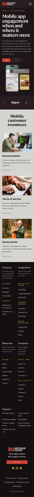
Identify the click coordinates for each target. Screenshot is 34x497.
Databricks (22, 297)
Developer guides (9, 419)
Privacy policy (22, 478)
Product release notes (8, 424)
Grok (20, 400)
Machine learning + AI (8, 430)
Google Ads (22, 327)
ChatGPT (21, 385)
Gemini (20, 396)
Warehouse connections (7, 306)
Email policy (17, 486)
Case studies (7, 371)
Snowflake (22, 290)
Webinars (5, 379)
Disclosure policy (23, 482)
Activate (5, 288)
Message (5, 292)
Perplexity (22, 392)
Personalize (6, 296)
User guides (22, 419)
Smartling (21, 316)
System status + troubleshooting (24, 424)
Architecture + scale (7, 312)
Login (6, 60)
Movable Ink (22, 312)
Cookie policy (9, 482)
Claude (20, 389)
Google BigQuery (24, 293)
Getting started (8, 413)
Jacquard (21, 308)
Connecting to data (23, 414)
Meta (20, 335)
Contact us (22, 375)
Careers (21, 368)
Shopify (21, 331)
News (4, 368)
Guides (4, 375)
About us (21, 364)
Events (5, 383)
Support (17, 60)
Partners (21, 371)
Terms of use (11, 478)
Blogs (4, 364)
